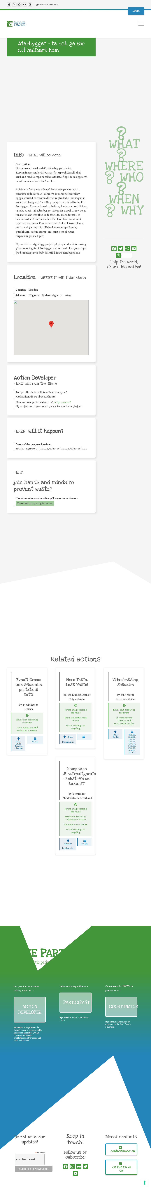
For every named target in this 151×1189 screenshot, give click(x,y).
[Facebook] (9, 4)
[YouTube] (24, 4)
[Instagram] (19, 4)
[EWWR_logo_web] (16, 24)
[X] (14, 4)
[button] (141, 24)
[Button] (27, 715)
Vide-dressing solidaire (125, 682)
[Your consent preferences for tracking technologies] (144, 1182)
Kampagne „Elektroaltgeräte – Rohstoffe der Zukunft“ (79, 776)
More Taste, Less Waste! (77, 682)
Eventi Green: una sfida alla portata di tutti (28, 687)
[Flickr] (30, 4)
